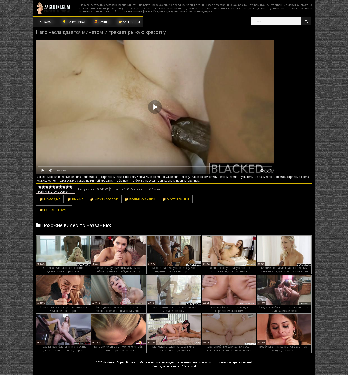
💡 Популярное (74, 22)
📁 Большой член (140, 199)
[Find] (306, 21)
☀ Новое (46, 22)
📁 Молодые (49, 199)
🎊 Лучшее (102, 22)
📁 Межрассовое (104, 199)
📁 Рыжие (75, 199)
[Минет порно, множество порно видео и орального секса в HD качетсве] (53, 8)
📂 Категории (129, 22)
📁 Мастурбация (175, 199)
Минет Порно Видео (121, 362)
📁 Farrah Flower (54, 210)
